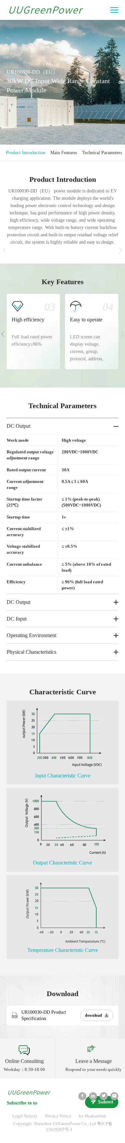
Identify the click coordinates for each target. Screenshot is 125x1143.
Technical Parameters (102, 152)
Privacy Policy (58, 1115)
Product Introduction (25, 152)
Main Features (63, 152)
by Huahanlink (92, 1115)
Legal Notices (24, 1115)
